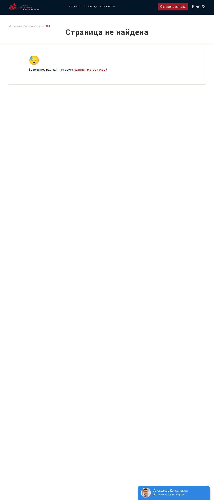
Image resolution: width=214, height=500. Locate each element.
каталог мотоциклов (89, 69)
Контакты (107, 6)
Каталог (75, 6)
